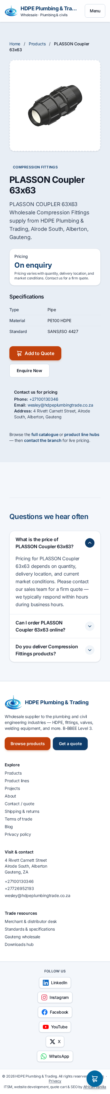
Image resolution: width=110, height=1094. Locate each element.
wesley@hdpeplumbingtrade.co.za (60, 404)
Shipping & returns (22, 811)
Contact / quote (19, 803)
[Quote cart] (95, 1078)
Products (37, 43)
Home (14, 43)
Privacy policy (18, 834)
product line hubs (81, 434)
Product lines (17, 780)
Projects (12, 788)
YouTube (59, 1026)
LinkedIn (59, 982)
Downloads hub (19, 944)
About (10, 795)
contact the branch (43, 440)
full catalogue (44, 434)
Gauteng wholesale (22, 936)
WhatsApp (59, 1056)
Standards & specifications (30, 928)
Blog (9, 826)
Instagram (59, 997)
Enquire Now (29, 370)
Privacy (55, 1081)
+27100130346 (43, 399)
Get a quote (70, 743)
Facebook (59, 1012)
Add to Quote (39, 353)
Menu (95, 10)
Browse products (28, 743)
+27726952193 (19, 888)
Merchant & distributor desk (31, 921)
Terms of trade (18, 818)
